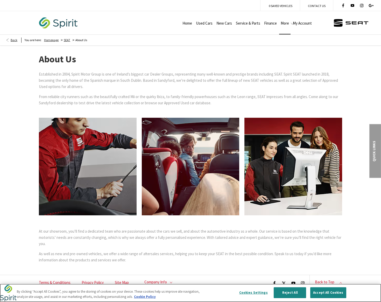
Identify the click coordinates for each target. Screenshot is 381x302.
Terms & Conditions (54, 282)
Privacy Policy (93, 282)
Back (14, 40)
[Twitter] (284, 282)
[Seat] (351, 23)
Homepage (51, 40)
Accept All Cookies (328, 292)
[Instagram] (361, 5)
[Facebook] (343, 5)
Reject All (290, 292)
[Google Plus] (371, 5)
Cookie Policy (145, 296)
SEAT (67, 40)
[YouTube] (352, 5)
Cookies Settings (253, 292)
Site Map (122, 282)
